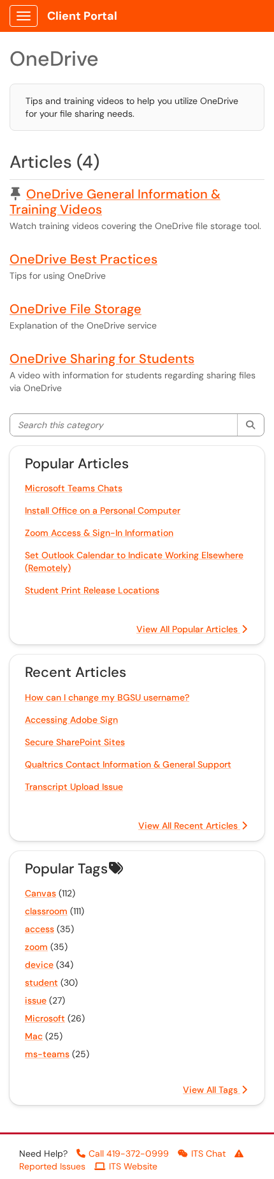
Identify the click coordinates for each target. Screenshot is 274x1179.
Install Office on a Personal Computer (102, 510)
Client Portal (82, 16)
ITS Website (133, 1166)
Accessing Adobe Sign (71, 719)
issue (36, 1000)
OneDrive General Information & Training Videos (115, 202)
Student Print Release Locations (92, 590)
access (39, 929)
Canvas (40, 893)
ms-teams (47, 1054)
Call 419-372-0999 (129, 1153)
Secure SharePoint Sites (75, 742)
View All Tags (211, 1089)
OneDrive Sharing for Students (102, 358)
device (39, 964)
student (41, 982)
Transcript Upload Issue (74, 786)
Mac (34, 1036)
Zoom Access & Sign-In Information (99, 532)
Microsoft (45, 1018)
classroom (46, 911)
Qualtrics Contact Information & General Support (128, 764)
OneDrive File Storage (75, 308)
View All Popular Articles (188, 629)
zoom (36, 947)
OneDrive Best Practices (83, 259)
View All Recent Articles (189, 825)
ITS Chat (208, 1153)
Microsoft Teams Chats (73, 488)
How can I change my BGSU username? (107, 697)
